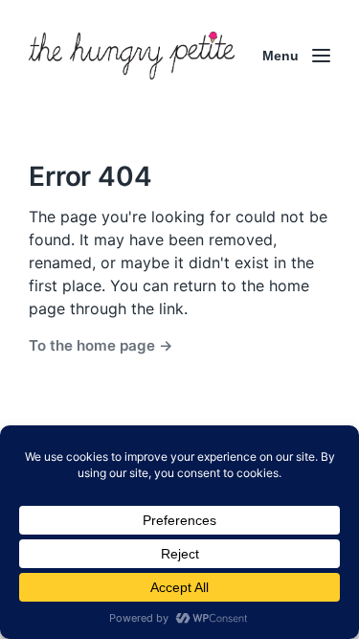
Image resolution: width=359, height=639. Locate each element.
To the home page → (101, 345)
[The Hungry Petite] (132, 56)
